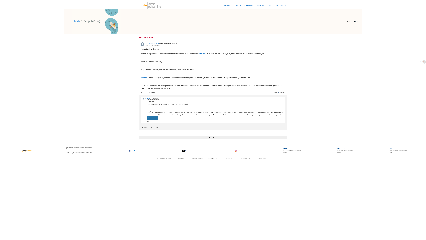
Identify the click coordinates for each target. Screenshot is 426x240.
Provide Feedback (261, 158)
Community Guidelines (196, 158)
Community (249, 5)
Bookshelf (227, 5)
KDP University (280, 5)
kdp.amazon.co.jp (245, 158)
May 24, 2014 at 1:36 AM (153, 45)
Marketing (260, 5)
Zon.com (202, 54)
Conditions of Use (213, 158)
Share (153, 92)
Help (269, 5)
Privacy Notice (180, 158)
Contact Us (229, 158)
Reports (238, 5)
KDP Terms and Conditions (164, 158)
